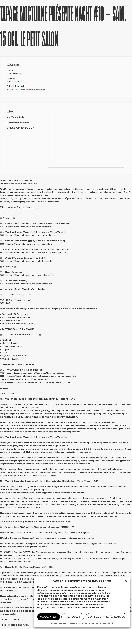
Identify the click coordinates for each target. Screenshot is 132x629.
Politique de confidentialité (96, 623)
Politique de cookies (64, 623)
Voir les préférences (106, 617)
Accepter (48, 617)
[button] (125, 581)
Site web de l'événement (26, 89)
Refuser (72, 617)
